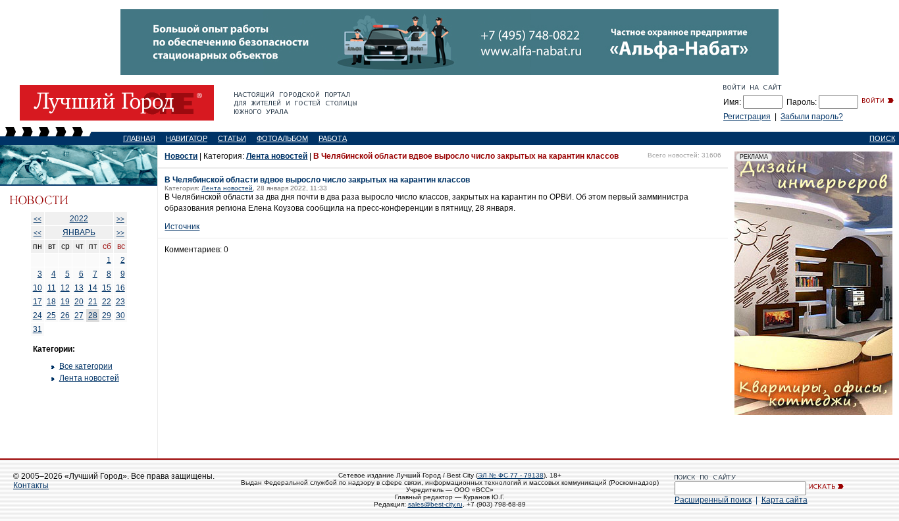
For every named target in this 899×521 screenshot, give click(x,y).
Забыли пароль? (812, 116)
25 (51, 315)
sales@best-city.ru (435, 504)
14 (92, 287)
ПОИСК (882, 138)
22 (106, 301)
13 (79, 287)
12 (65, 287)
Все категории (86, 366)
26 (65, 315)
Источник (182, 226)
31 (37, 329)
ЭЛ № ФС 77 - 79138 (511, 475)
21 (92, 301)
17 (37, 301)
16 (120, 287)
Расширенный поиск (713, 500)
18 (51, 301)
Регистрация (747, 116)
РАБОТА (333, 138)
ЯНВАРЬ (79, 232)
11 (51, 287)
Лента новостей (89, 378)
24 (37, 315)
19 (65, 301)
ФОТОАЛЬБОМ (282, 138)
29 (106, 315)
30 (120, 315)
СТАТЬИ (232, 138)
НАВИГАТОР (186, 138)
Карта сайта (784, 500)
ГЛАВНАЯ (139, 138)
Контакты (31, 485)
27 (79, 315)
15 (106, 287)
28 (92, 315)
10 (37, 287)
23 (120, 301)
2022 (79, 218)
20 (79, 301)
